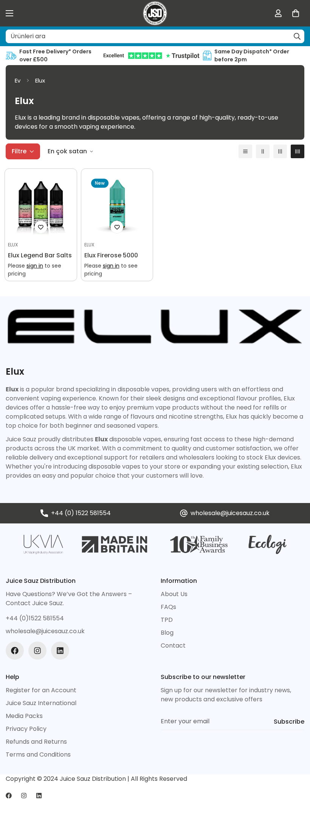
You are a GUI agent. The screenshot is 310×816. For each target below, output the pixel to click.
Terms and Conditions (38, 754)
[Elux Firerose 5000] (117, 204)
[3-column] (280, 151)
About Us (174, 594)
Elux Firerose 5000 (111, 255)
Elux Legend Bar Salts (40, 255)
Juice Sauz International (41, 703)
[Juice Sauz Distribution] (155, 13)
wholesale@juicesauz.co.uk (230, 513)
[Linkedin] (60, 651)
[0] (295, 13)
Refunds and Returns (36, 741)
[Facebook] (15, 651)
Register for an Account (41, 690)
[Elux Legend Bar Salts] (41, 204)
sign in (34, 265)
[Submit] (297, 36)
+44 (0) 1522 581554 (81, 513)
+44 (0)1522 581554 (35, 618)
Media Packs (24, 716)
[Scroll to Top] (295, 774)
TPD (167, 619)
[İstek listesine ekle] (40, 227)
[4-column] (297, 151)
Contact (173, 645)
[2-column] (263, 151)
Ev (17, 80)
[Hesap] (278, 13)
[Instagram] (37, 651)
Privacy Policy (26, 728)
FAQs (168, 607)
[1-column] (245, 151)
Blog (167, 632)
